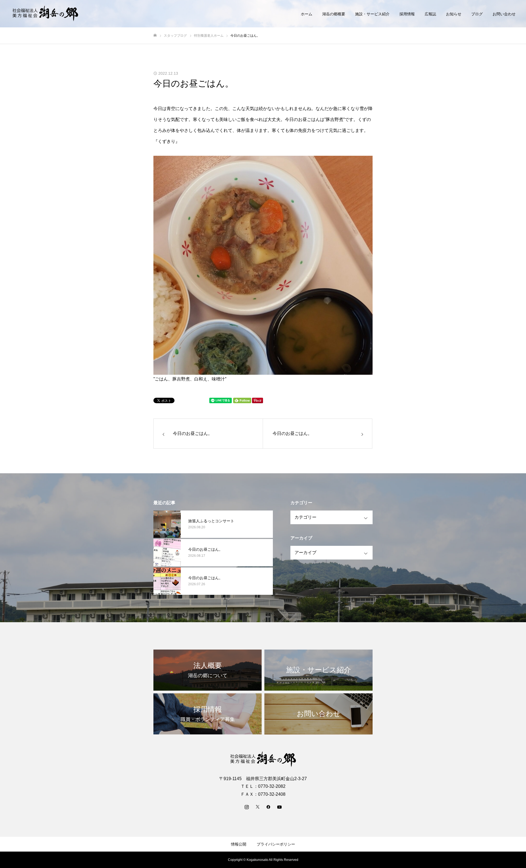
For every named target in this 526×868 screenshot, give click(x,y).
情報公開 (238, 844)
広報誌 (430, 14)
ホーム (306, 14)
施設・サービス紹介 (372, 14)
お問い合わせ (504, 14)
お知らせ (453, 14)
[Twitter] (257, 806)
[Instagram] (246, 806)
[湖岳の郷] (45, 13)
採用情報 (407, 14)
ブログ (477, 14)
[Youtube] (279, 806)
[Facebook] (268, 806)
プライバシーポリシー (276, 844)
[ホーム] (155, 35)
